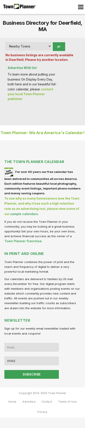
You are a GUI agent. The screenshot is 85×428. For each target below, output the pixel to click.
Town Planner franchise (23, 241)
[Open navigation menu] (80, 7)
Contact (47, 401)
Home (12, 401)
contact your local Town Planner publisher (30, 94)
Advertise (29, 401)
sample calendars (24, 214)
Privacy (42, 412)
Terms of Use (67, 401)
